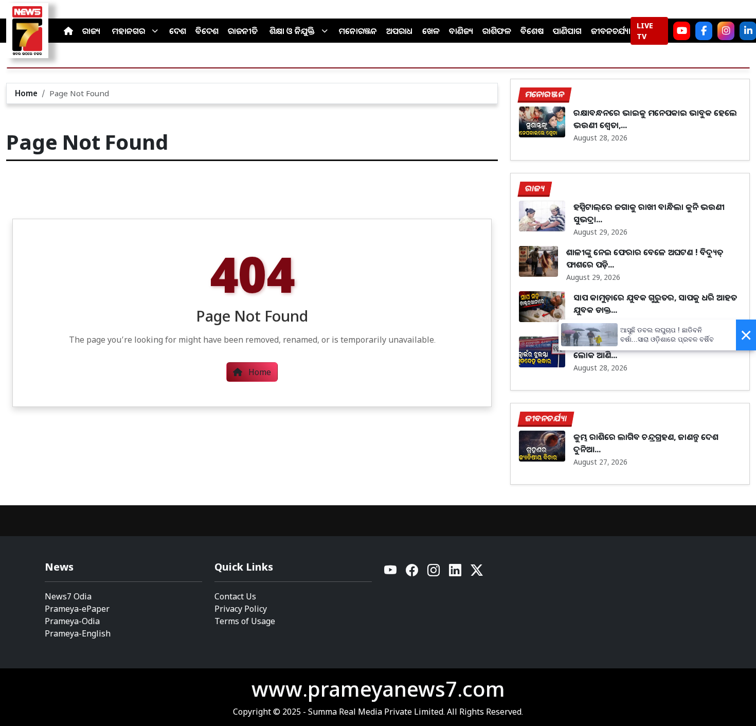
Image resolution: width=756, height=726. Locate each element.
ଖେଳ (431, 31)
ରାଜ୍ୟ (91, 31)
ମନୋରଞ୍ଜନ (358, 31)
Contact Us (235, 596)
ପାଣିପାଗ (567, 31)
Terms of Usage (244, 621)
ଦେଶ (177, 31)
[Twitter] (477, 573)
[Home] (68, 31)
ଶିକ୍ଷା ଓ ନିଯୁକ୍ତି (292, 31)
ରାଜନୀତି (243, 31)
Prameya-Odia (72, 621)
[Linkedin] (455, 573)
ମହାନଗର (128, 31)
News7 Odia (68, 596)
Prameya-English (78, 633)
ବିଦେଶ (207, 31)
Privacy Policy (240, 608)
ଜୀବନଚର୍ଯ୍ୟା (611, 31)
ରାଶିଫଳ (496, 31)
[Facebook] (703, 31)
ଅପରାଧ (399, 31)
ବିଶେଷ (532, 31)
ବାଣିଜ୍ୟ (461, 31)
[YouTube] (391, 573)
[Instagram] (725, 31)
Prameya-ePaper (77, 608)
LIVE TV (645, 31)
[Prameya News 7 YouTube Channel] (681, 31)
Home (26, 93)
